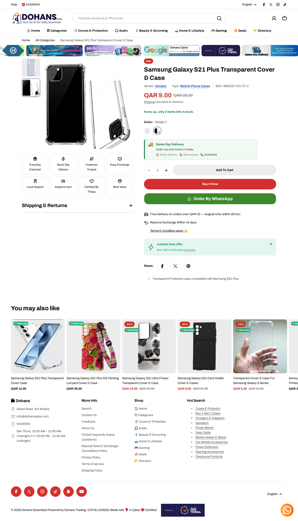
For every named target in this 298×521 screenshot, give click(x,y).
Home (26, 40)
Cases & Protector (207, 408)
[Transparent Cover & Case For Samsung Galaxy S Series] (260, 346)
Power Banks (204, 427)
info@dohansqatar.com (33, 416)
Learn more (189, 250)
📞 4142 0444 (208, 154)
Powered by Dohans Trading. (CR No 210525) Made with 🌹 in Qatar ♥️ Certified (102, 510)
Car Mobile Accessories (211, 442)
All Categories (45, 40)
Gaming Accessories (209, 451)
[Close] (271, 244)
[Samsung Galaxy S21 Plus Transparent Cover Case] (38, 346)
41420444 (23, 423)
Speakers (202, 423)
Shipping (149, 102)
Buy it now (210, 184)
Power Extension (206, 447)
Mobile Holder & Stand (210, 437)
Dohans (160, 86)
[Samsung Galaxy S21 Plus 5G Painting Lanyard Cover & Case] (93, 346)
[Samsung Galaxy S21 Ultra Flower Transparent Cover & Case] (149, 346)
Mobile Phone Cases (195, 86)
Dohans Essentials (34, 510)
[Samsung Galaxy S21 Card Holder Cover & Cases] (204, 346)
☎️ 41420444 (31, 4)
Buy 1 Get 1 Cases (207, 413)
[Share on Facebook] (162, 266)
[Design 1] (147, 131)
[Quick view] (58, 329)
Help (14, 4)
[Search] (219, 18)
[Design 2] (157, 131)
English (247, 4)
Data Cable (203, 432)
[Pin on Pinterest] (188, 266)
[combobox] (149, 18)
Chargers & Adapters (209, 418)
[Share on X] (175, 266)
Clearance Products (209, 456)
